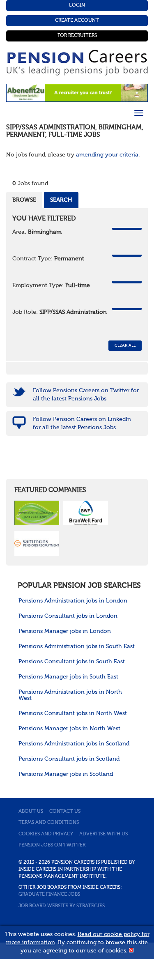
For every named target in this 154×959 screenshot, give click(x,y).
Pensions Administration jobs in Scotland (73, 744)
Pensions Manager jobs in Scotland (65, 774)
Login (77, 5)
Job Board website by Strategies (61, 906)
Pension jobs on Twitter (51, 845)
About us (30, 811)
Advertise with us (103, 834)
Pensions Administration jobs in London (72, 601)
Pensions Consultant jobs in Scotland (69, 759)
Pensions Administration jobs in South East (76, 646)
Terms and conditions (48, 822)
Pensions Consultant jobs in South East (71, 662)
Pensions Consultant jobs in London (67, 616)
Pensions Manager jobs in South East (68, 677)
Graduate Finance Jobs (49, 894)
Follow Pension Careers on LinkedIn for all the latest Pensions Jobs (82, 423)
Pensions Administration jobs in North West (70, 695)
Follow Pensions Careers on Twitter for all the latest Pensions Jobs (86, 395)
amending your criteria (107, 155)
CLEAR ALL (125, 345)
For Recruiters (77, 35)
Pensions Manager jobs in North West (69, 728)
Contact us (64, 811)
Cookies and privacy (45, 834)
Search (61, 200)
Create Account (77, 20)
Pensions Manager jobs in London (64, 631)
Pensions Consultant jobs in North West (72, 713)
